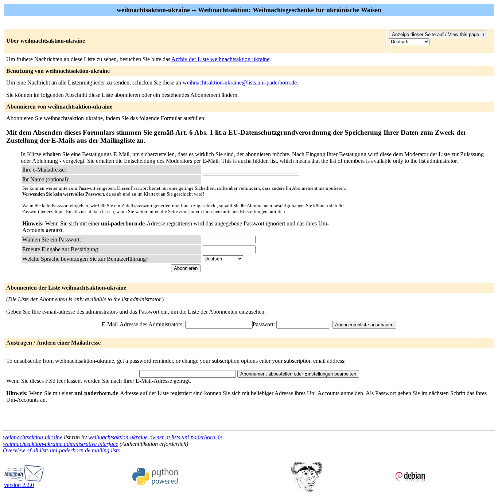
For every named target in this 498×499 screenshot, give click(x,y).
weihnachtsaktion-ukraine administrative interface (60, 444)
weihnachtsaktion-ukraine (32, 437)
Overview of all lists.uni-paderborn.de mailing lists (61, 450)
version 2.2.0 (19, 485)
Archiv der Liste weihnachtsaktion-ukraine (220, 59)
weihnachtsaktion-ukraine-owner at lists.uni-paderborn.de (155, 437)
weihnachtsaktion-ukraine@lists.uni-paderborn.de (240, 82)
